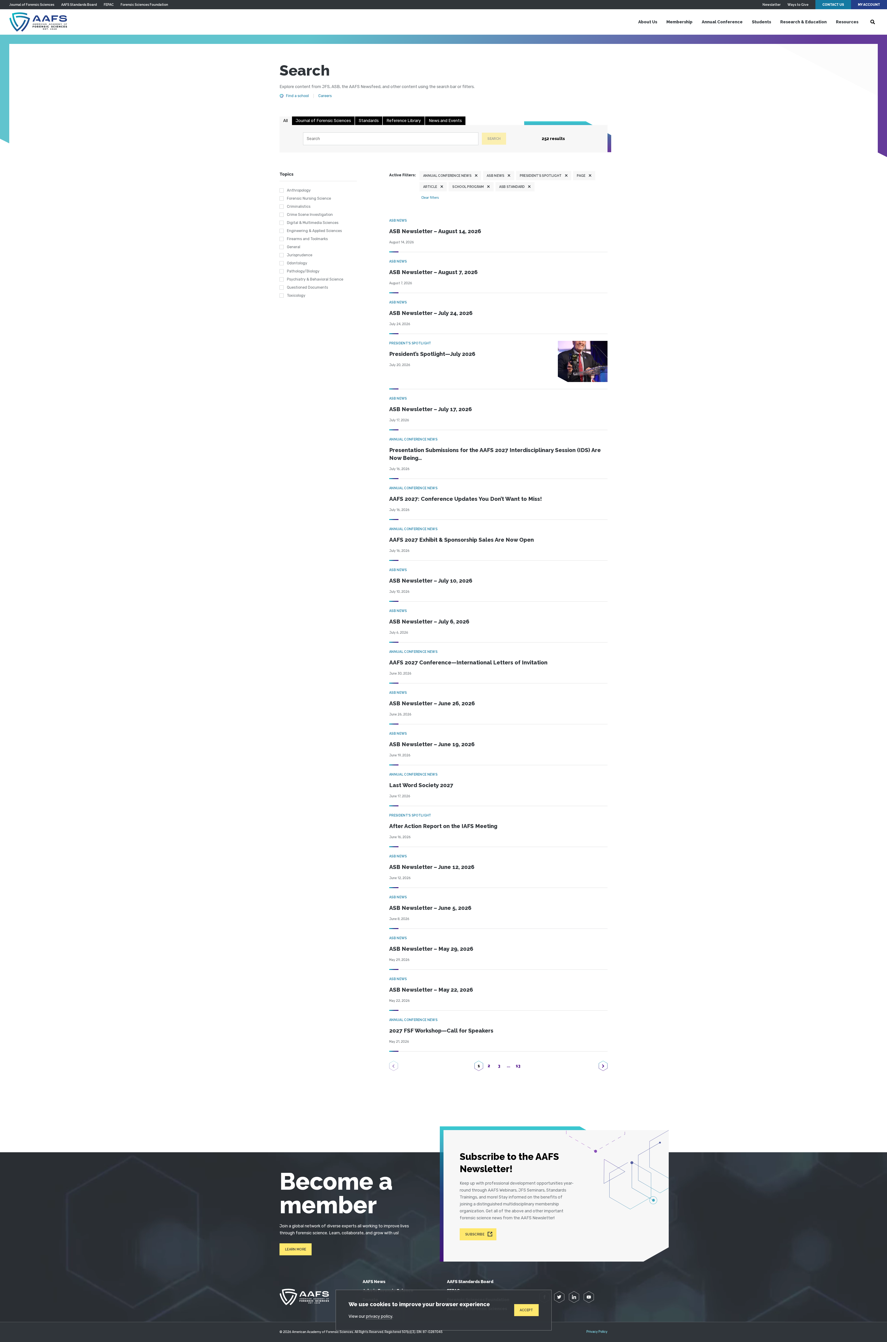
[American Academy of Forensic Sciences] (38, 22)
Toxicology (296, 295)
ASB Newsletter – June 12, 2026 (431, 867)
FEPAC (109, 4)
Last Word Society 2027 (421, 785)
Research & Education (803, 21)
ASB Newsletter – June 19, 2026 (432, 744)
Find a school (297, 96)
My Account (869, 4)
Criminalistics (298, 206)
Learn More (295, 1249)
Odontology (297, 263)
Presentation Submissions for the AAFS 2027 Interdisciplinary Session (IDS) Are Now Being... (495, 454)
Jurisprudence (299, 255)
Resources (847, 21)
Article (430, 187)
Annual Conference (722, 21)
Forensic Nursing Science (309, 198)
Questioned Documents (307, 287)
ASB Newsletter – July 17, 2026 (430, 409)
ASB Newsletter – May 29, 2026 (431, 948)
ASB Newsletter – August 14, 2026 (435, 231)
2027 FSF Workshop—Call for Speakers (441, 1030)
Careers (325, 96)
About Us (647, 21)
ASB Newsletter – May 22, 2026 (431, 989)
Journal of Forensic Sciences (31, 4)
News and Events (445, 120)
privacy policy (379, 1316)
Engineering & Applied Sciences (314, 231)
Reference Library (403, 120)
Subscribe (474, 1234)
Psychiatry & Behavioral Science (315, 279)
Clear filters (430, 198)
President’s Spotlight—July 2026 (432, 354)
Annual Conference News (447, 175)
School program (468, 187)
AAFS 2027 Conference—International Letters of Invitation (468, 662)
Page (581, 175)
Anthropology (299, 190)
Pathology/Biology (303, 271)
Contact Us (833, 4)
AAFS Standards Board (79, 4)
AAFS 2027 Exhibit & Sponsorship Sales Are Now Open (461, 539)
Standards (369, 120)
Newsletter (771, 4)
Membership (679, 21)
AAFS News (374, 1281)
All (285, 120)
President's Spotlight (541, 175)
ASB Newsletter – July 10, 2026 (430, 580)
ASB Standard (512, 187)
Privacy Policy (597, 1332)
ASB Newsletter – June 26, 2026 (432, 703)
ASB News (495, 175)
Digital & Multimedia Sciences (312, 222)
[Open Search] (873, 22)
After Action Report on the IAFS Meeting (443, 826)
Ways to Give (797, 4)
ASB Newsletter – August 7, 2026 (433, 272)
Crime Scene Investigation (310, 214)
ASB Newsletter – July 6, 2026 (429, 621)
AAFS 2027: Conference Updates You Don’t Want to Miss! (465, 498)
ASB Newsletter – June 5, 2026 (430, 908)
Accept (526, 1310)
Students (761, 21)
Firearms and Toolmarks (307, 239)
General (293, 247)
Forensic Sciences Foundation (144, 4)
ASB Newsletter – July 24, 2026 (431, 313)
